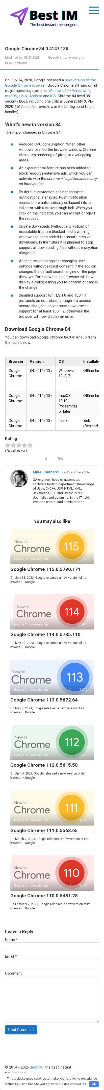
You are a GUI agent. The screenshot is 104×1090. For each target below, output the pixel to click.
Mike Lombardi (46, 472)
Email (11, 956)
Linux (23, 96)
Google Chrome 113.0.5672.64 (44, 700)
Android (35, 96)
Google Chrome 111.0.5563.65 (44, 830)
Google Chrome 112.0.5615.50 (44, 765)
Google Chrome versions (66, 57)
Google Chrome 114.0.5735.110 (45, 634)
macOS (11, 96)
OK (94, 1084)
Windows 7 (81, 90)
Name (11, 939)
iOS (53, 96)
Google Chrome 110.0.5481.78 (44, 896)
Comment (13, 973)
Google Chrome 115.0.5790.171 (45, 569)
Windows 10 (58, 90)
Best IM (36, 1067)
